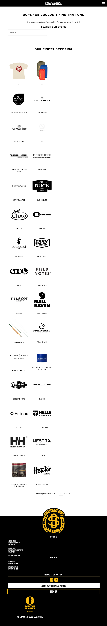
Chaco (19, 228)
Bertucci (42, 170)
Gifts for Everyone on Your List (42, 368)
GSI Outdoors (19, 399)
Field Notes (42, 285)
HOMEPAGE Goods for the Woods (19, 485)
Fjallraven (42, 314)
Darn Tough (42, 257)
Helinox (19, 427)
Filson (19, 314)
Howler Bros (42, 484)
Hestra (42, 456)
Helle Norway (42, 427)
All (18, 84)
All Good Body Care (19, 113)
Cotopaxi (19, 257)
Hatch (42, 399)
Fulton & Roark (19, 370)
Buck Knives (42, 200)
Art (41, 141)
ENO (19, 285)
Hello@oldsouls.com (14, 556)
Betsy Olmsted (19, 200)
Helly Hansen (19, 456)
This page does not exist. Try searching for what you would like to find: (53, 22)
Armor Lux (19, 141)
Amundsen (42, 113)
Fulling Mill (42, 342)
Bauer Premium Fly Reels (19, 171)
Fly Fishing (19, 342)
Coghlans (42, 228)
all (41, 84)
